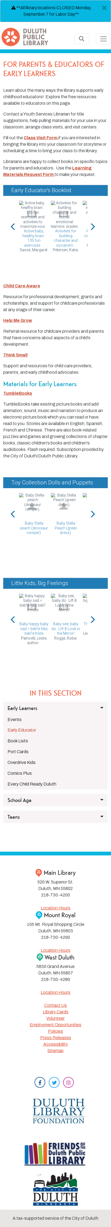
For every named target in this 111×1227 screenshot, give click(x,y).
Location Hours (55, 908)
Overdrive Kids (22, 762)
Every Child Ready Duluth (32, 784)
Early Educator (22, 730)
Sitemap (55, 1050)
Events (15, 719)
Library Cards (55, 1012)
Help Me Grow (17, 320)
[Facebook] (39, 1083)
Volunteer (55, 1018)
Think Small (15, 355)
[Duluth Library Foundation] (55, 1109)
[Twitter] (54, 1083)
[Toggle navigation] (103, 38)
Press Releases (55, 1037)
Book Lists (18, 741)
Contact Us (55, 1005)
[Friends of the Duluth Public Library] (55, 1153)
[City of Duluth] (55, 1189)
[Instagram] (68, 1083)
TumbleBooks (17, 393)
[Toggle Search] (81, 38)
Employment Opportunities (55, 1024)
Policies (55, 1031)
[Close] (104, 7)
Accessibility (55, 1044)
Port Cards (18, 751)
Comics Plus (20, 773)
